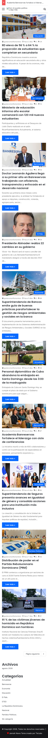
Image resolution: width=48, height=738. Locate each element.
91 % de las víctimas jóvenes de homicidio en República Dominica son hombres (23, 623)
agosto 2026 (7, 668)
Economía (6, 689)
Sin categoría (7, 719)
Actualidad (6, 680)
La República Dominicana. (12, 706)
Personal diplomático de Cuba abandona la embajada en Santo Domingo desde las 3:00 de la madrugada (23, 377)
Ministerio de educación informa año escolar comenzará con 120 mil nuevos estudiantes (23, 113)
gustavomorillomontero (12, 42)
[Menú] (3, 10)
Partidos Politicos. (9, 715)
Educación (6, 693)
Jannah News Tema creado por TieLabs (25, 733)
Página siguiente (33, 654)
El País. (5, 697)
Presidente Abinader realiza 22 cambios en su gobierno (23, 245)
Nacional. (6, 710)
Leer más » (10, 72)
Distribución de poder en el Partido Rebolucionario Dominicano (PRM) (20, 564)
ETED (4, 702)
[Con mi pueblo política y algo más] (17, 9)
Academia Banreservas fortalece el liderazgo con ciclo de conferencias (23, 438)
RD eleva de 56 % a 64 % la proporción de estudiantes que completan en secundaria (23, 48)
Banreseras (6, 684)
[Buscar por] (44, 10)
